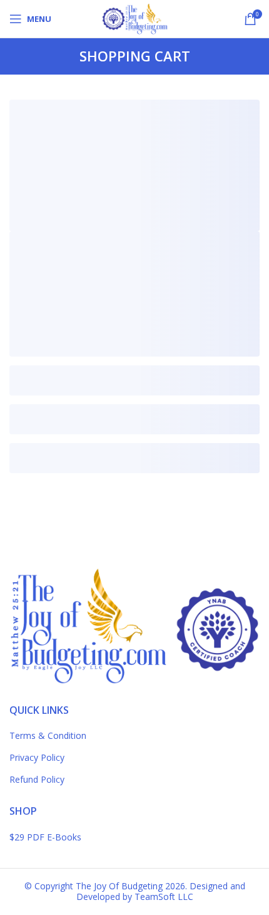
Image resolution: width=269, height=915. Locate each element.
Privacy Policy (36, 757)
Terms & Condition (47, 735)
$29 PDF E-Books (45, 837)
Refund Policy (36, 779)
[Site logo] (134, 18)
